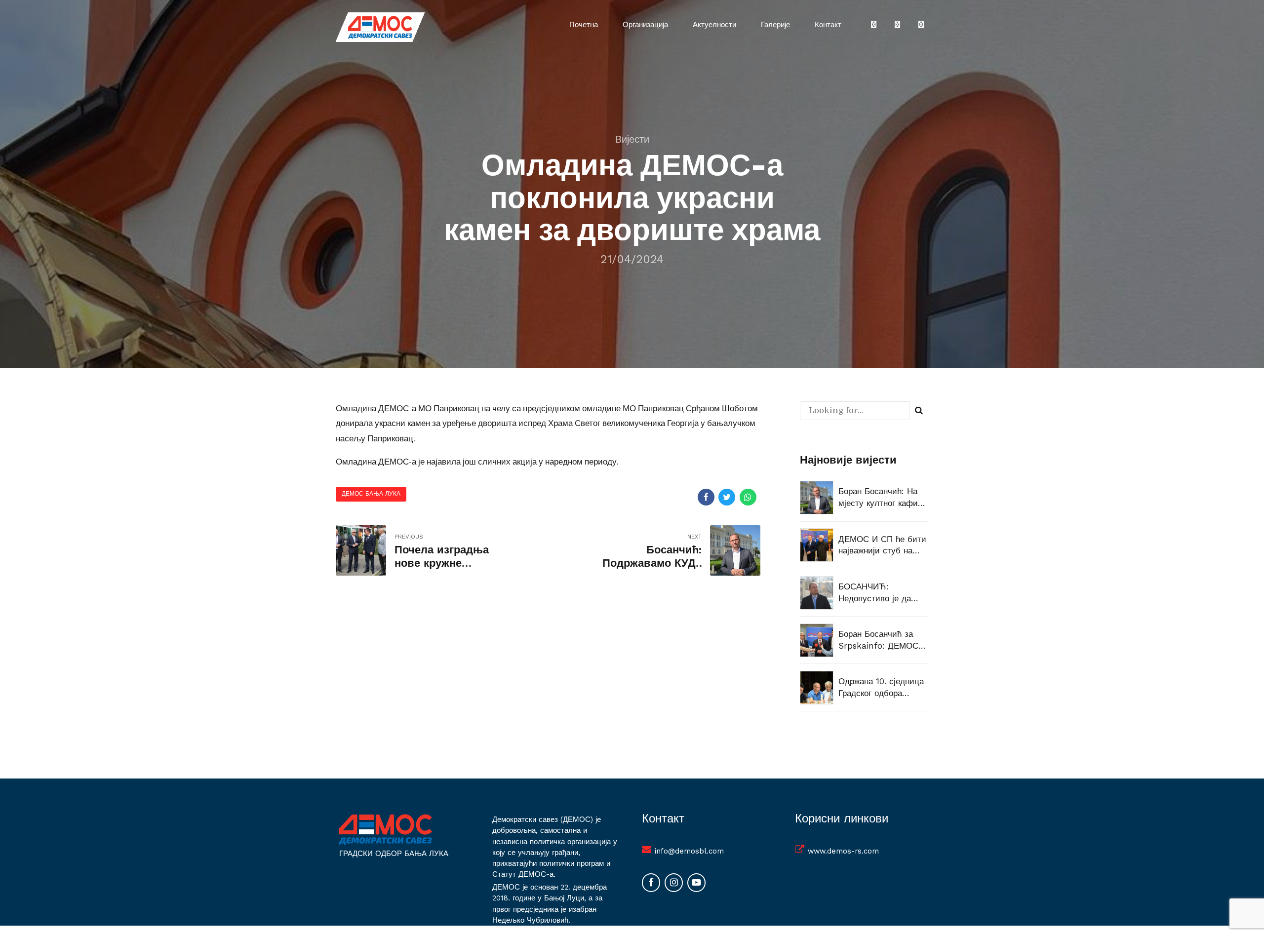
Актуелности (714, 24)
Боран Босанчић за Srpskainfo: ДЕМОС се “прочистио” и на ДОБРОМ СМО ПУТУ (880, 640)
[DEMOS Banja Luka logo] (385, 829)
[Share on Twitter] (726, 497)
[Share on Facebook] (706, 497)
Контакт (828, 24)
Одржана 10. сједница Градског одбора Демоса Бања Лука (881, 688)
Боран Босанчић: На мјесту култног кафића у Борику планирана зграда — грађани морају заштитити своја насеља (882, 497)
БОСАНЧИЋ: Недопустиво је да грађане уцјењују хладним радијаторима (874, 593)
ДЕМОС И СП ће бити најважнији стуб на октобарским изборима (883, 545)
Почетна (583, 24)
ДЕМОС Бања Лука (371, 493)
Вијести (632, 139)
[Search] (918, 410)
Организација (645, 24)
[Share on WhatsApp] (748, 497)
